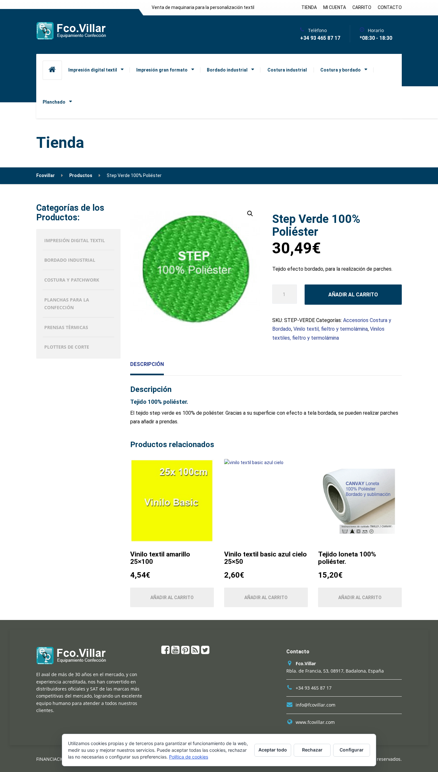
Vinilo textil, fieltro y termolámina (330, 329)
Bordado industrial (227, 69)
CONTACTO (390, 7)
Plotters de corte (66, 347)
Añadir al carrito (353, 295)
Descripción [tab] (147, 364)
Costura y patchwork (71, 280)
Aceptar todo (272, 749)
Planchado (54, 102)
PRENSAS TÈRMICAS (66, 327)
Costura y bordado (340, 69)
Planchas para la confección (66, 303)
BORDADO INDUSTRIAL (69, 260)
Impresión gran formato (162, 69)
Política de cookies (188, 756)
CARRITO (361, 7)
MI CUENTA (334, 7)
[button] (250, 213)
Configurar (352, 749)
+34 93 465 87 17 (314, 688)
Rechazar (312, 749)
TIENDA (309, 7)
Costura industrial (287, 69)
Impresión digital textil (92, 69)
